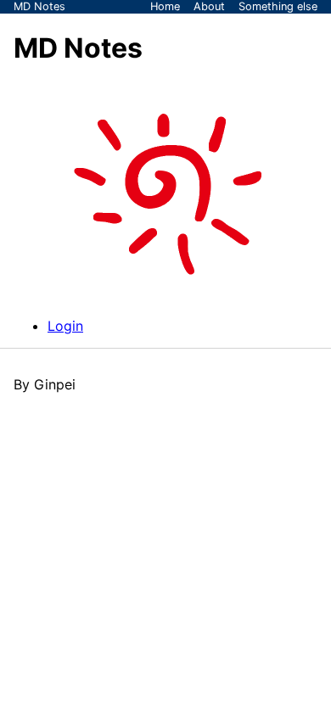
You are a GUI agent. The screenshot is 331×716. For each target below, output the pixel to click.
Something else (277, 6)
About (209, 6)
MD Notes (39, 6)
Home (165, 6)
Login (65, 325)
